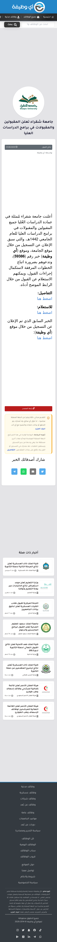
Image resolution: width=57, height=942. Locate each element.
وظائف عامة (28, 813)
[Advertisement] (28, 56)
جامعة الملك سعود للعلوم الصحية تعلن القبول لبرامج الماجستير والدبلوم (25, 627)
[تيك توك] (39, 931)
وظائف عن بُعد (28, 805)
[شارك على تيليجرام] (14, 471)
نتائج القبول (46, 147)
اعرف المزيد (40, 429)
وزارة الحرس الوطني (29, 675)
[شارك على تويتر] (42, 471)
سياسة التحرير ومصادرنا (27, 831)
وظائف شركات (28, 799)
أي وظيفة (31, 922)
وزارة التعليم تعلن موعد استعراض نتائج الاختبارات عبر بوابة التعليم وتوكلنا (23, 586)
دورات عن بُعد (28, 825)
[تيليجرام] (34, 937)
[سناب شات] (28, 931)
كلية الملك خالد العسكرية (27, 570)
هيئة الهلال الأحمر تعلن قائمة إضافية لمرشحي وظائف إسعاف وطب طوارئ (22, 689)
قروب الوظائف (27, 857)
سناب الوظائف (28, 851)
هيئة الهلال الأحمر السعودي (26, 696)
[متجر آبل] (22, 937)
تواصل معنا (28, 871)
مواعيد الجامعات (28, 819)
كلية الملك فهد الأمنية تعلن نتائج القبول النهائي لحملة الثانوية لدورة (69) (21, 648)
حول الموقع (28, 865)
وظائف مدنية (28, 787)
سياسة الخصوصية (28, 883)
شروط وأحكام (28, 877)
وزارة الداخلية (31, 654)
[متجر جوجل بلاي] (17, 937)
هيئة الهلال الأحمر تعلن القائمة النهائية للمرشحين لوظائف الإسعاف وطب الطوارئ (22, 709)
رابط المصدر (27, 409)
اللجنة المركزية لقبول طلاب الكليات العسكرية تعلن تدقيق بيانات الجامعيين (23, 606)
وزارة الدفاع (32, 613)
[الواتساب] (39, 937)
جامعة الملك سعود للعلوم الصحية (26, 634)
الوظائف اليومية (28, 845)
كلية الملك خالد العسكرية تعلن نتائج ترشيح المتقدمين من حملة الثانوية (22, 668)
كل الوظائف (28, 839)
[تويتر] (22, 931)
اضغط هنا (44, 298)
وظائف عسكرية (28, 793)
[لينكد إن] (28, 937)
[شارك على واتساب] (24, 471)
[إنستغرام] (17, 931)
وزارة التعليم (31, 593)
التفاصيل (11, 450)
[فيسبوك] (34, 931)
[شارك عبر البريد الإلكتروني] (33, 471)
